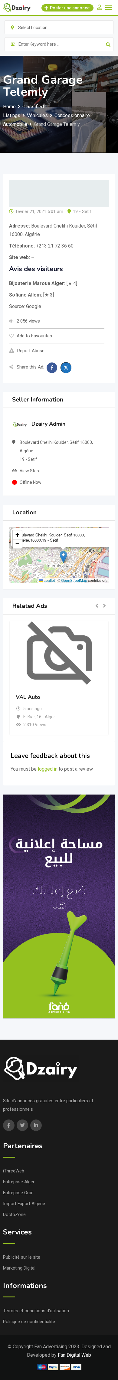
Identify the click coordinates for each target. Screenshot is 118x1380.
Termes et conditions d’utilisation (36, 1310)
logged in (47, 769)
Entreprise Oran (18, 1192)
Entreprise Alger (18, 1182)
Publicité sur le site (21, 1257)
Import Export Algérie (24, 1203)
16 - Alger (46, 716)
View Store (30, 470)
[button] (63, 557)
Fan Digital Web (74, 1355)
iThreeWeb (13, 1171)
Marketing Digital (19, 1268)
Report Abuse (30, 350)
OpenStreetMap (74, 580)
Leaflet (49, 580)
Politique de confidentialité (29, 1321)
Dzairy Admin (48, 424)
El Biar (29, 716)
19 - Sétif (82, 211)
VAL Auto (28, 697)
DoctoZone (14, 1214)
